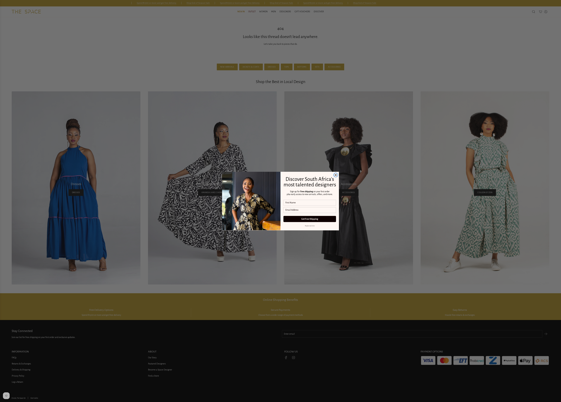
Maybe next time (310, 226)
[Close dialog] (336, 175)
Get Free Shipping (309, 219)
